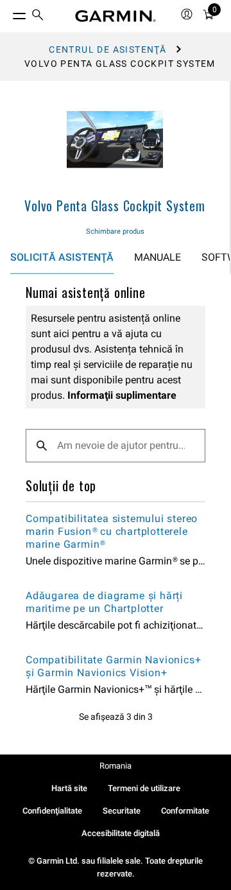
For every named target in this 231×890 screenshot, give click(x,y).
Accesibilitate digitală (120, 833)
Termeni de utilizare (144, 788)
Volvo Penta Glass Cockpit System (114, 205)
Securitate (122, 811)
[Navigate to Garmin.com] (115, 16)
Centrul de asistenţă (107, 49)
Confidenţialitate (52, 811)
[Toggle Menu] (7, 13)
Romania (115, 766)
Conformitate (185, 811)
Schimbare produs (115, 231)
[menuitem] (37, 16)
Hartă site (69, 788)
